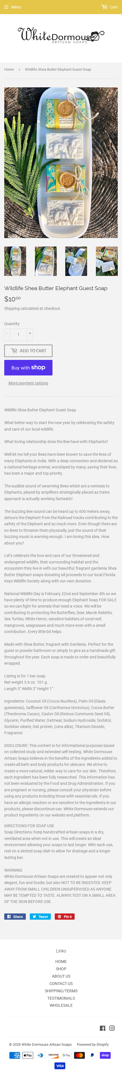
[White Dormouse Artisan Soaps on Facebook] (103, 1029)
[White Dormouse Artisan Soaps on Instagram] (112, 1029)
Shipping (12, 308)
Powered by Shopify (93, 1044)
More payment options (28, 383)
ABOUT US (61, 976)
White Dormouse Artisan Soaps (47, 1044)
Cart (113, 7)
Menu (16, 7)
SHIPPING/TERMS (61, 991)
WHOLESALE (61, 1005)
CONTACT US (61, 983)
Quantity (12, 323)
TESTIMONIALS (61, 998)
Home (9, 69)
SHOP (61, 969)
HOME (61, 961)
